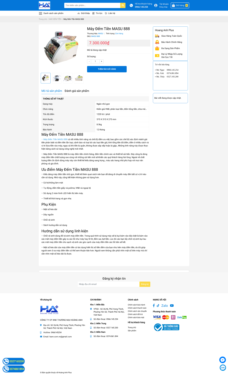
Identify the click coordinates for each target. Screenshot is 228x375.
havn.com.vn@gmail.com (60, 336)
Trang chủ (132, 327)
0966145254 (56, 332)
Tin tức (99, 13)
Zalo (164, 306)
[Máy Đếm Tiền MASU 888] (62, 48)
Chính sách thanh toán (137, 308)
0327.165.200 (112, 328)
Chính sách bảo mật (136, 317)
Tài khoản (164, 4)
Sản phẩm (132, 331)
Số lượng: (91, 56)
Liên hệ (111, 13)
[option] (62, 48)
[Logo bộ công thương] (166, 327)
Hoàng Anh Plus (65, 372)
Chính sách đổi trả (135, 314)
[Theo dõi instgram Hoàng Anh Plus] (172, 306)
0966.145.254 (141, 7)
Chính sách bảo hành (136, 305)
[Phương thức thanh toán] (170, 317)
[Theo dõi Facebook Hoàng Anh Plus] (154, 306)
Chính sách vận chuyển (137, 311)
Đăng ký (145, 284)
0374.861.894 (112, 336)
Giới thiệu (85, 13)
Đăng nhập (163, 7)
